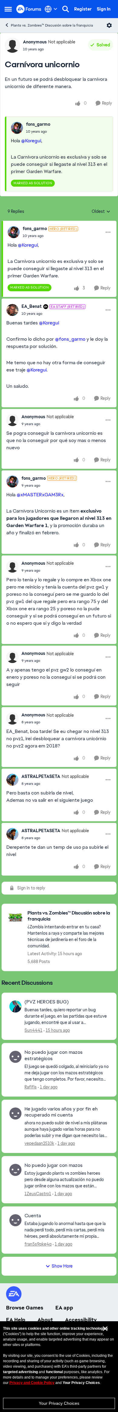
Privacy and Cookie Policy (31, 1383)
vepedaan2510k (39, 1143)
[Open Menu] (109, 25)
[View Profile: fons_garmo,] (17, 128)
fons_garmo (38, 124)
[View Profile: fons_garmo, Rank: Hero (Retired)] (14, 232)
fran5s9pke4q (38, 1244)
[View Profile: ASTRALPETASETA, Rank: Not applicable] (12, 780)
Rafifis (31, 1087)
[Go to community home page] (28, 9)
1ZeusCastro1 (38, 1193)
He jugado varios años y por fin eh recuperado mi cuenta (61, 1112)
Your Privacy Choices (59, 1403)
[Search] (65, 9)
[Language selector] (51, 9)
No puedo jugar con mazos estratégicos (54, 1055)
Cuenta (33, 1216)
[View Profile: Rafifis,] (15, 1057)
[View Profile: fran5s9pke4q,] (15, 1220)
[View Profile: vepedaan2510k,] (15, 1113)
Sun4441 (33, 1030)
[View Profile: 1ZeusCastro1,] (15, 1170)
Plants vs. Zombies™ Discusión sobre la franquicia (52, 25)
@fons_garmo (70, 339)
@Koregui (31, 140)
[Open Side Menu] (8, 9)
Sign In (103, 9)
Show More (62, 1266)
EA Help (15, 1319)
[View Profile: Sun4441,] (15, 1006)
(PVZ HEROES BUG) (47, 1002)
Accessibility (81, 1319)
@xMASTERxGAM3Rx (40, 494)
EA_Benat (31, 306)
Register (83, 9)
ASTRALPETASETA (40, 776)
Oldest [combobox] (101, 212)
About (45, 1319)
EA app (64, 1307)
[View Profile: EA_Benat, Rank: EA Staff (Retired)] (12, 310)
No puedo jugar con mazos (54, 1165)
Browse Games (24, 1307)
